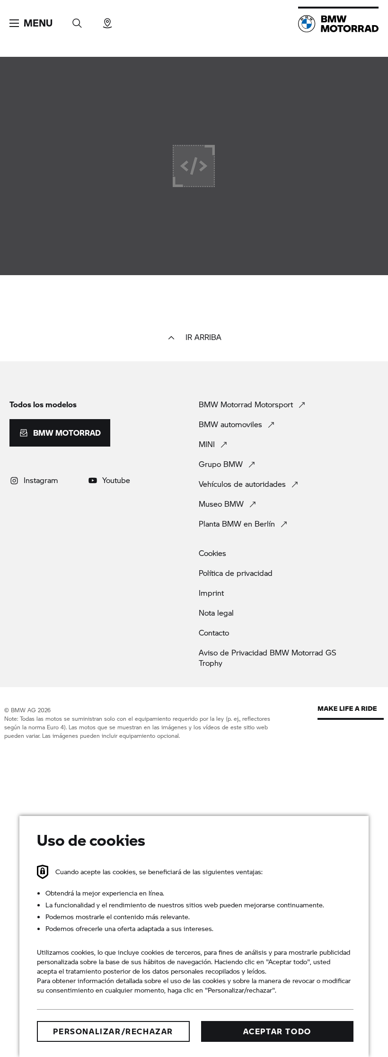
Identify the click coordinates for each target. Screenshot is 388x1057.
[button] (31, 23)
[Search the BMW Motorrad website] (77, 20)
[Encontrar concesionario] (107, 20)
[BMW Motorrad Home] (338, 23)
